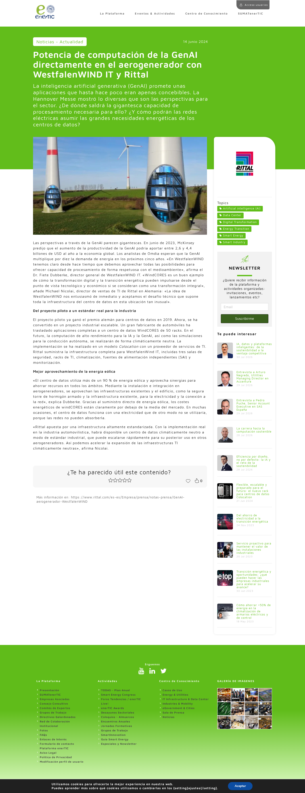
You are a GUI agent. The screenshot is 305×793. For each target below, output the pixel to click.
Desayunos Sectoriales (117, 712)
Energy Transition (236, 228)
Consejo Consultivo (54, 703)
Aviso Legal (48, 752)
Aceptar (240, 786)
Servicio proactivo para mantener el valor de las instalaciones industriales (253, 548)
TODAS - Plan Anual (115, 690)
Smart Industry (234, 242)
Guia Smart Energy (115, 739)
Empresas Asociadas (55, 699)
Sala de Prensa (173, 712)
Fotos (44, 730)
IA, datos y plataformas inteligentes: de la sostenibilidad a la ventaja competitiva (254, 348)
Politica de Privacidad (56, 757)
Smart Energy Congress (118, 694)
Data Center (232, 215)
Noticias (169, 717)
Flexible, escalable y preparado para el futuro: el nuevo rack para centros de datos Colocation (252, 491)
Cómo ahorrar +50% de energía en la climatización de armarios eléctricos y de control (253, 611)
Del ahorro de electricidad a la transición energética (252, 518)
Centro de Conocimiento (206, 13)
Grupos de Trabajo (53, 712)
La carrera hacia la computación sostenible (254, 430)
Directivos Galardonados (58, 717)
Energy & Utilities (175, 694)
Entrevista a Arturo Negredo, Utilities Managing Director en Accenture (252, 376)
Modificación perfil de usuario (62, 761)
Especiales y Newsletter (119, 743)
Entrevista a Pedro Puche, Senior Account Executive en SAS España (253, 405)
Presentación (49, 690)
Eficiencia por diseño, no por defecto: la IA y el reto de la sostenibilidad (253, 461)
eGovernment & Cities (179, 708)
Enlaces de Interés (53, 739)
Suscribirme (244, 318)
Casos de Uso (172, 690)
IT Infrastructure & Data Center (186, 699)
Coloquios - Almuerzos (117, 717)
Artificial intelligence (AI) (242, 208)
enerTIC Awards (112, 708)
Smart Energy (233, 235)
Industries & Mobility (178, 703)
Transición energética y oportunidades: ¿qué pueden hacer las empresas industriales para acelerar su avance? (253, 579)
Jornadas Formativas (116, 726)
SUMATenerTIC (250, 13)
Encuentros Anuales (115, 721)
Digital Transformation (240, 222)
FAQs (43, 735)
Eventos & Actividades (155, 13)
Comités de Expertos (55, 708)
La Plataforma (112, 13)
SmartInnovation (113, 735)
